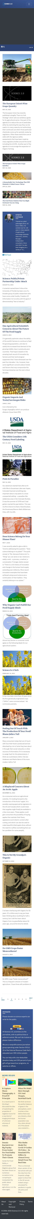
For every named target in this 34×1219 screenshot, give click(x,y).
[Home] (8, 4)
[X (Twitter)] (4, 47)
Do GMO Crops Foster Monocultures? (13, 950)
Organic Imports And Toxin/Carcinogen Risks (14, 398)
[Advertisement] (17, 26)
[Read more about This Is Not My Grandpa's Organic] (17, 844)
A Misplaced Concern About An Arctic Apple (16, 788)
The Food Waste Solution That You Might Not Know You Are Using (16, 202)
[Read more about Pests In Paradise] (17, 467)
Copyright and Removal (12, 1204)
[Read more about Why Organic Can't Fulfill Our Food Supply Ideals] (17, 593)
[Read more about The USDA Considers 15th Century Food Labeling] (17, 425)
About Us (3, 1203)
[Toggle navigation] (29, 4)
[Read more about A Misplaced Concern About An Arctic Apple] (17, 775)
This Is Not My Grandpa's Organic (14, 856)
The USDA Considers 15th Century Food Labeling (15, 438)
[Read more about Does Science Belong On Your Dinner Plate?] (17, 525)
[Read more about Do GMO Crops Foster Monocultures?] (17, 937)
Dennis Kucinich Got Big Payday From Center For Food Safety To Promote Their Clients (8, 1150)
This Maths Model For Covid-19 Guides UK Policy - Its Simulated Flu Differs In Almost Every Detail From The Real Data (25, 1152)
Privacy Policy (22, 1203)
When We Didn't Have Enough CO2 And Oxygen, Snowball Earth (24, 1093)
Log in (31, 47)
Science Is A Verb (10, 670)
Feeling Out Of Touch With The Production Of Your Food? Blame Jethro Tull (17, 731)
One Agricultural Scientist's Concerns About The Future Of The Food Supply (16, 328)
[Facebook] (2, 47)
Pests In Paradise (11, 478)
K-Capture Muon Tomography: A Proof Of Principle (8, 1093)
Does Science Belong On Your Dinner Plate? (16, 538)
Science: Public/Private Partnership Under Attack (15, 280)
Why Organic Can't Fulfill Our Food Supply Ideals (17, 606)
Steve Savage (19, 216)
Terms (30, 1202)
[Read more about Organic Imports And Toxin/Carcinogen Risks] (17, 386)
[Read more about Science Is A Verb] (17, 659)
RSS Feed (7, 255)
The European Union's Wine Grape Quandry (15, 105)
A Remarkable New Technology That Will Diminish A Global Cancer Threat (16, 183)
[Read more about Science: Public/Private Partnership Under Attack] (17, 267)
